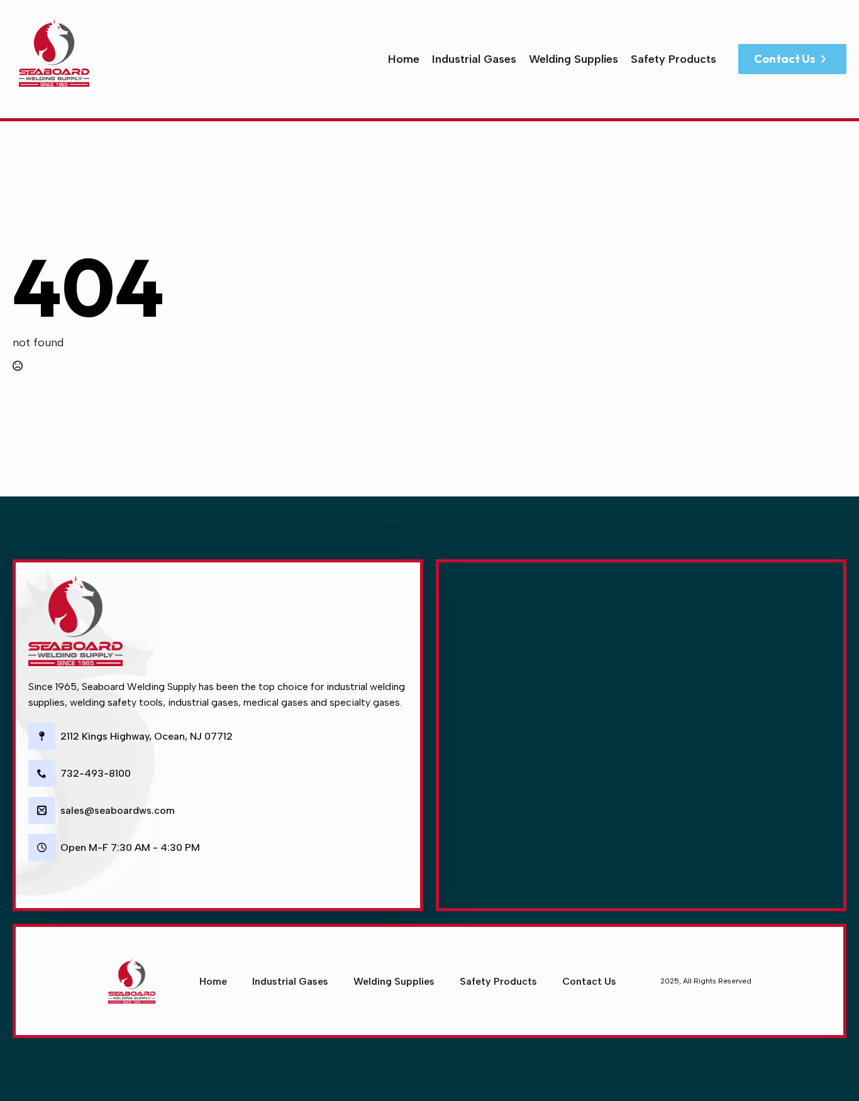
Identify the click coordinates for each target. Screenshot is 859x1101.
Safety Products (673, 59)
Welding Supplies (573, 59)
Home (403, 59)
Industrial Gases (474, 59)
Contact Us (589, 981)
